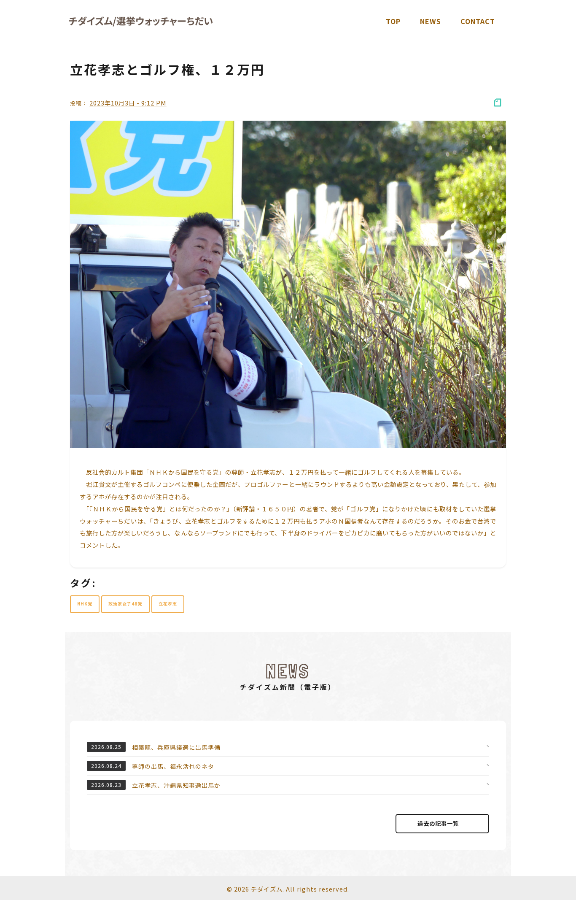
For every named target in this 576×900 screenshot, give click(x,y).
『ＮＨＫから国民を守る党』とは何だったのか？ (157, 508)
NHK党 (84, 603)
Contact (477, 21)
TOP (393, 21)
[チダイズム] (141, 21)
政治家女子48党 (125, 603)
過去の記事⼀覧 (438, 823)
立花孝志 (168, 603)
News (430, 21)
